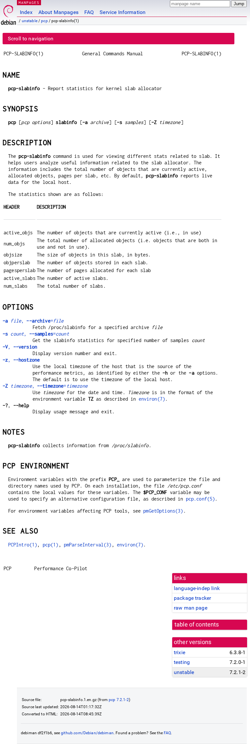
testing (182, 662)
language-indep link (197, 588)
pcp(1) (51, 544)
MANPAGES (29, 2)
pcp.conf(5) (200, 499)
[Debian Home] (8, 13)
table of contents (196, 624)
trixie (179, 652)
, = (33, 321)
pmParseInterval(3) (88, 544)
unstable (29, 21)
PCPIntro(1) (22, 544)
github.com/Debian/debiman (87, 733)
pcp (44, 21)
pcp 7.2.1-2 (119, 699)
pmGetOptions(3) (163, 511)
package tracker (192, 598)
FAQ (89, 12)
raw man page (190, 608)
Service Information (123, 12)
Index (26, 12)
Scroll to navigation (30, 38)
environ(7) (152, 399)
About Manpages (58, 12)
